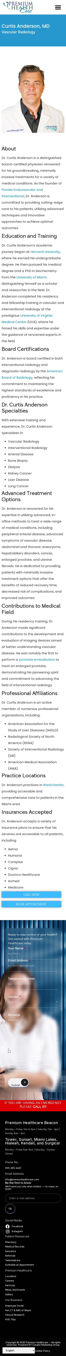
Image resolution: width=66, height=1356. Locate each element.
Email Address (19, 960)
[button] (58, 7)
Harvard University (45, 252)
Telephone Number (22, 979)
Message (14, 1015)
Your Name (17, 948)
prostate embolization (37, 659)
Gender (14, 997)
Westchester (53, 785)
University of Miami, (31, 277)
